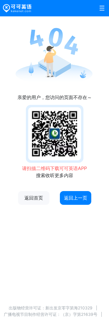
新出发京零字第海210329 (68, 307)
